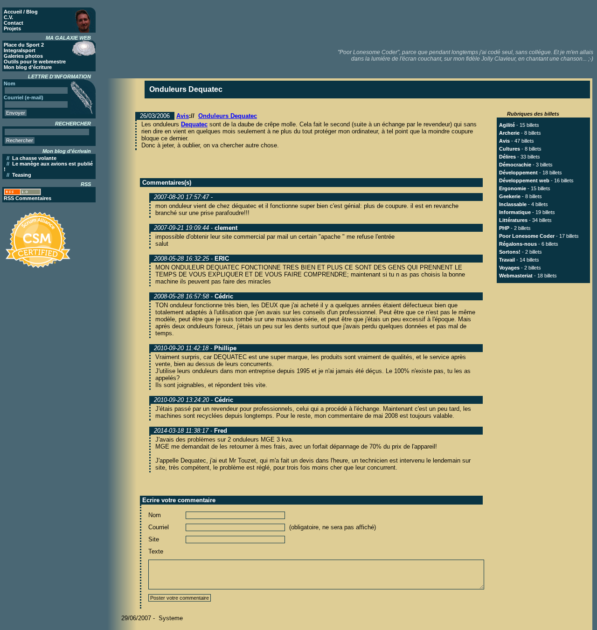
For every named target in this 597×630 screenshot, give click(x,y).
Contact (13, 23)
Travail (507, 260)
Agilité (507, 125)
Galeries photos (23, 56)
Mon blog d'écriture (28, 67)
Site (153, 539)
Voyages (509, 267)
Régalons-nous (518, 244)
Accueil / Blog (21, 11)
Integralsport (19, 50)
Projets (12, 28)
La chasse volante (34, 158)
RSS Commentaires (27, 198)
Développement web (524, 180)
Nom (154, 515)
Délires (507, 156)
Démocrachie (515, 164)
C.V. (8, 17)
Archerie (509, 133)
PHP (504, 228)
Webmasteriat (516, 275)
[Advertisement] (425, 23)
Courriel (158, 527)
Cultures (509, 149)
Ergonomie (512, 188)
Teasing (21, 175)
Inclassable (513, 204)
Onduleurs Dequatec (227, 115)
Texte (155, 551)
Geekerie (510, 196)
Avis (182, 115)
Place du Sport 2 (24, 45)
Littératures (513, 220)
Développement (518, 172)
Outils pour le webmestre (35, 61)
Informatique (515, 212)
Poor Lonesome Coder (527, 236)
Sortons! (510, 252)
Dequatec (194, 124)
